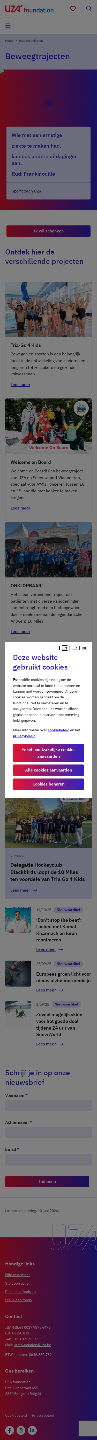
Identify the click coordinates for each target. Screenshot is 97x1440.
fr (74, 648)
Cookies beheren (48, 784)
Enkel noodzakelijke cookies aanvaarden (48, 753)
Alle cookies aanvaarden (48, 770)
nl (84, 648)
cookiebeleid (58, 730)
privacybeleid (24, 736)
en (64, 648)
